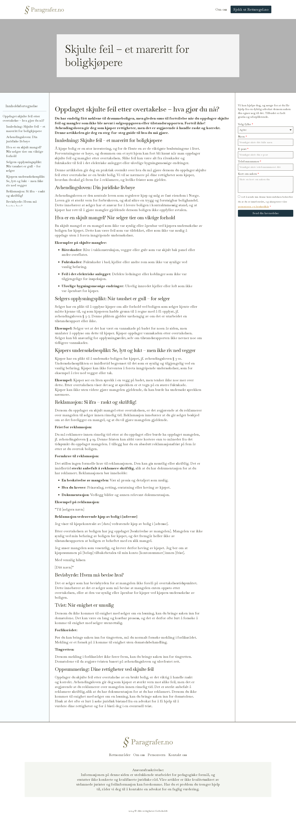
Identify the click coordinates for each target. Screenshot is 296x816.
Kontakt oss (177, 755)
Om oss (221, 9)
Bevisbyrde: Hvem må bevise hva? (21, 204)
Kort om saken (248, 174)
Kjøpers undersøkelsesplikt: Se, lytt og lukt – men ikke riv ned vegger (25, 181)
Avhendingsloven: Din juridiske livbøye (21, 139)
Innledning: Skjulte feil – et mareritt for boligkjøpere (25, 128)
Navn (242, 136)
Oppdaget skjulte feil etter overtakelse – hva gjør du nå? (23, 118)
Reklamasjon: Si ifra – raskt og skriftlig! (25, 193)
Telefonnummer (249, 161)
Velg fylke (245, 124)
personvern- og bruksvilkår (253, 206)
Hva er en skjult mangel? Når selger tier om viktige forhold (24, 151)
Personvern (157, 755)
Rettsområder (120, 755)
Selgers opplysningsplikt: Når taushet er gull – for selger (24, 166)
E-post (243, 149)
